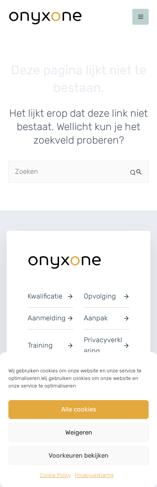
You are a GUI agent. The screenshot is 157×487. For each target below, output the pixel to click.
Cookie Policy (55, 475)
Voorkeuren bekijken (78, 455)
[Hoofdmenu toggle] (140, 17)
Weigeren (78, 432)
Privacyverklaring (94, 475)
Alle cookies (78, 409)
